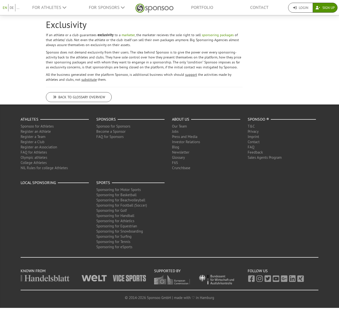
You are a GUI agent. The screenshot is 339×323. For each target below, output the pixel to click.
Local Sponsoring (38, 182)
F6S (175, 162)
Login (303, 7)
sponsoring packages (218, 35)
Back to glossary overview (81, 97)
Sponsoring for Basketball (116, 194)
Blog (175, 147)
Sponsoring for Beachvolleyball (120, 200)
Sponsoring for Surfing (114, 236)
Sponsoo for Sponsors (113, 126)
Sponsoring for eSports (114, 246)
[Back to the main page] (154, 7)
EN (5, 7)
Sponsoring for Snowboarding (119, 231)
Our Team (179, 126)
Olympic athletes (34, 157)
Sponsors (106, 119)
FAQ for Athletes (34, 152)
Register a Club (32, 141)
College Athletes (34, 162)
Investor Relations (186, 141)
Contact (259, 7)
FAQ (251, 147)
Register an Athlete (36, 131)
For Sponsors (105, 7)
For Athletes (47, 7)
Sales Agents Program (265, 157)
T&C (251, 126)
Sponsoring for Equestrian (116, 226)
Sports (103, 182)
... (18, 7)
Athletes (29, 119)
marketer (128, 35)
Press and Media (184, 136)
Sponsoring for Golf (111, 210)
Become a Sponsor (111, 131)
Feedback (255, 152)
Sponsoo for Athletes (37, 126)
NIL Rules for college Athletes (44, 167)
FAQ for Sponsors (110, 136)
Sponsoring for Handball (115, 215)
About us (180, 119)
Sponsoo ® (258, 119)
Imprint (253, 136)
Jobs (175, 131)
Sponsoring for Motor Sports (118, 189)
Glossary (178, 157)
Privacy (253, 131)
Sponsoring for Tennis (113, 241)
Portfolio (202, 7)
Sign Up (328, 7)
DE (12, 7)
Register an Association (39, 147)
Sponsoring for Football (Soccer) (121, 205)
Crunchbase (181, 167)
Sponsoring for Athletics (115, 220)
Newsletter (180, 152)
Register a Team (33, 136)
